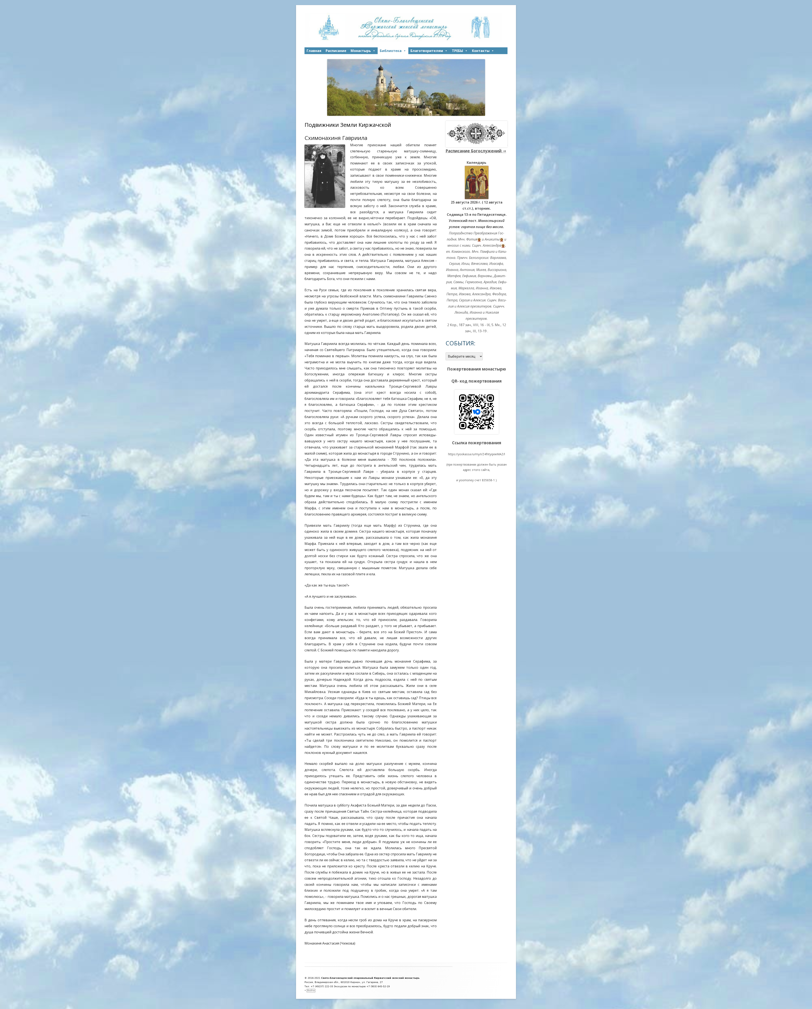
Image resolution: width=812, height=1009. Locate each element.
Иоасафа (496, 263)
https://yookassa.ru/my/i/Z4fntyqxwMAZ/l (476, 454)
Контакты (481, 50)
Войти (311, 990)
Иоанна (452, 269)
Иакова (495, 288)
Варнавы (485, 275)
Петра (451, 294)
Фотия (471, 239)
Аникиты (492, 239)
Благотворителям (426, 50)
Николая (492, 312)
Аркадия (490, 282)
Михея (481, 269)
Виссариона (497, 269)
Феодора (499, 294)
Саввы (458, 282)
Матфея (454, 275)
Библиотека (391, 50)
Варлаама (498, 257)
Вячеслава (479, 263)
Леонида (461, 312)
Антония (467, 269)
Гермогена (473, 282)
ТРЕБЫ (457, 50)
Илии (465, 263)
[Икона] (476, 182)
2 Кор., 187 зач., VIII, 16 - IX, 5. (470, 325)
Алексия (479, 300)
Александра (492, 245)
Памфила (487, 251)
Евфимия (469, 275)
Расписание (336, 50)
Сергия (454, 263)
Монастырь (361, 50)
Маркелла (466, 288)
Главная (314, 50)
